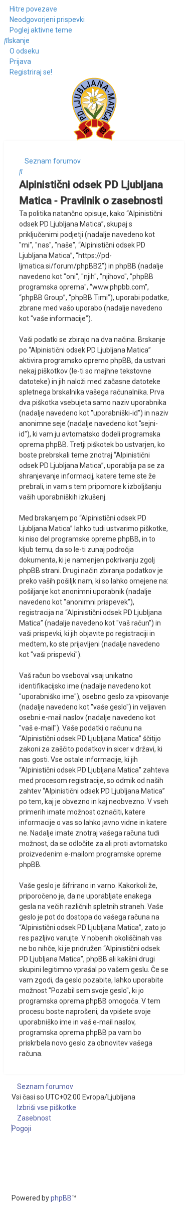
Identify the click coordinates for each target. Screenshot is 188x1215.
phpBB (61, 1198)
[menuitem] (44, 20)
